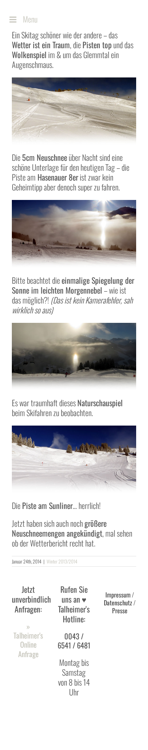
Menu (30, 19)
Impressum (118, 594)
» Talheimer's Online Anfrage (28, 640)
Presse (119, 610)
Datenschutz (118, 602)
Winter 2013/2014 (62, 561)
